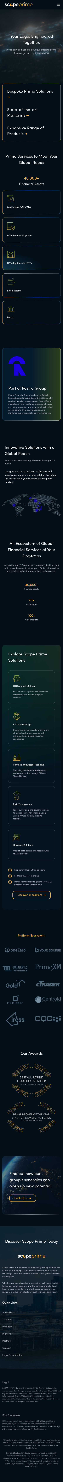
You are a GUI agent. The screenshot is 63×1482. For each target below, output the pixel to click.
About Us (7, 1312)
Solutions (7, 1319)
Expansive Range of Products (25, 131)
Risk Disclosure (40, 1429)
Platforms (7, 1333)
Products (7, 1326)
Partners (6, 1341)
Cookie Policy (31, 1448)
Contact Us (20, 1198)
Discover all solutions (29, 895)
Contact (6, 1348)
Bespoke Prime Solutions (30, 91)
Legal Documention (12, 1355)
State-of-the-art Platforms (22, 112)
